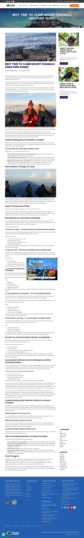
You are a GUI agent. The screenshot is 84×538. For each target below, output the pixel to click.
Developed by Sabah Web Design (72, 534)
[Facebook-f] (6, 1)
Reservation (56, 5)
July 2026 (62, 454)
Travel (61, 447)
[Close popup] (56, 259)
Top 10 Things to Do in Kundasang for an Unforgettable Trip (50, 512)
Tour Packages (34, 5)
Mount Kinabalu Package (47, 492)
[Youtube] (11, 1)
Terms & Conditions (26, 525)
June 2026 (62, 456)
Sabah (61, 442)
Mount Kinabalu (10, 70)
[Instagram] (9, 1)
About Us (25, 5)
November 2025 (63, 468)
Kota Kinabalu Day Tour (46, 489)
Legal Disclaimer (8, 525)
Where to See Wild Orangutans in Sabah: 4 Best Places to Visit (68, 51)
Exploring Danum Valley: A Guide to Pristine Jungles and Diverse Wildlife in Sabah (49, 506)
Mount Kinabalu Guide (46, 521)
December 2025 (63, 466)
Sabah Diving (63, 443)
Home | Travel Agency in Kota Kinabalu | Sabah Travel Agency (28, 22)
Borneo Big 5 (63, 433)
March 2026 (62, 461)
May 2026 (62, 458)
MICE (50, 5)
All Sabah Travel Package (47, 483)
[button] (3, 534)
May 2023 (62, 469)
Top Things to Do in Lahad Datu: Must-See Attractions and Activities (50, 515)
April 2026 (62, 459)
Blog (44, 22)
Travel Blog (64, 5)
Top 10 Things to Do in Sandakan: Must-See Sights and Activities (50, 519)
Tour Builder (43, 5)
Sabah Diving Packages (46, 487)
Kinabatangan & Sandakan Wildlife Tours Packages (50, 494)
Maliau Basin (63, 436)
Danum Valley (63, 435)
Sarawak (62, 445)
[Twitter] (7, 1)
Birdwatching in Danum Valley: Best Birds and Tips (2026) (68, 85)
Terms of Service (35, 525)
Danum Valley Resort (46, 509)
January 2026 (63, 464)
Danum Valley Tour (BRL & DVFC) (48, 485)
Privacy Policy (17, 525)
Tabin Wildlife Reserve (46, 497)
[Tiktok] (13, 1)
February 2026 (63, 463)
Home (20, 5)
